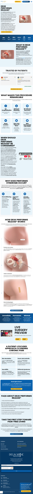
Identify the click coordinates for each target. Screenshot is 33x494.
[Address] (1, 487)
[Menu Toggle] (31, 1)
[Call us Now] (1, 478)
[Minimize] (31, 483)
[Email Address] (1, 483)
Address (4, 485)
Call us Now (5, 477)
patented (23, 57)
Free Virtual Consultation (26, 491)
